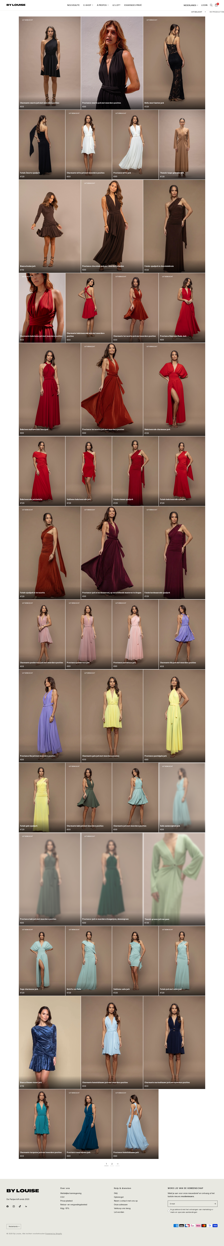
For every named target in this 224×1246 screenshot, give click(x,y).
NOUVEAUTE (73, 5)
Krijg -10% (64, 1208)
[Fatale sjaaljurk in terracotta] (50, 552)
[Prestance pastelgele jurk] (174, 716)
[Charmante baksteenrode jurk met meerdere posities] (88, 308)
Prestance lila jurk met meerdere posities (37, 756)
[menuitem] (73, 5)
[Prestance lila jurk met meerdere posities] (50, 716)
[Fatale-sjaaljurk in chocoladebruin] (174, 226)
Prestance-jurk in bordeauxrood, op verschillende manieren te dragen (111, 593)
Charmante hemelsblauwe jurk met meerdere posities (105, 1082)
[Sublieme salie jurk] (135, 961)
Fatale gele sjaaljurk (28, 826)
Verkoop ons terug (122, 1208)
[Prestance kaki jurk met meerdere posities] (50, 879)
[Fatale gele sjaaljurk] (42, 797)
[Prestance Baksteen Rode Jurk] (182, 308)
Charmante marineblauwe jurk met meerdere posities (167, 1082)
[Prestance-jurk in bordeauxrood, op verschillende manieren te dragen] (112, 552)
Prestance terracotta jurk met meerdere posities (103, 429)
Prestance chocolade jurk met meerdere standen (103, 266)
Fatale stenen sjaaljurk (123, 499)
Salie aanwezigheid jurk (170, 826)
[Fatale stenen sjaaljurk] (135, 471)
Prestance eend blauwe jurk (78, 1152)
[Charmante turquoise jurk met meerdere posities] (42, 1124)
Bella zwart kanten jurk (154, 103)
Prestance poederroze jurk (78, 662)
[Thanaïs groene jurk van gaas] (174, 879)
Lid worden (119, 1212)
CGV (62, 1197)
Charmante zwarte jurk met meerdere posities (39, 103)
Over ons (65, 1188)
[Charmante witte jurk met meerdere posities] (88, 144)
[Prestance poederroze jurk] (88, 634)
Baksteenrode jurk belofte (31, 499)
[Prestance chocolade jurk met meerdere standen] (112, 226)
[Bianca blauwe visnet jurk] (50, 1042)
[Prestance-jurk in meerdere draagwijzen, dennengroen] (112, 879)
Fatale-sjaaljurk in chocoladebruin (159, 266)
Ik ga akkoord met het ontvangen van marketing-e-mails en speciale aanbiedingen (192, 1210)
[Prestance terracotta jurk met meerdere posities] (112, 389)
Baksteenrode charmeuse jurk (157, 429)
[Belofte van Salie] (88, 961)
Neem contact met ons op (126, 1201)
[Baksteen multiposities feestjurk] (50, 389)
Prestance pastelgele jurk (156, 756)
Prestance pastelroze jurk (124, 662)
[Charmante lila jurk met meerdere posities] (182, 634)
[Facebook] (9, 1206)
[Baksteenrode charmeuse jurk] (174, 389)
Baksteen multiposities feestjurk (34, 429)
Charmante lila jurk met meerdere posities (178, 662)
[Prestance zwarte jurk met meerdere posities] (112, 63)
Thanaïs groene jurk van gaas (157, 919)
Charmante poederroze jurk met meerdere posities (41, 662)
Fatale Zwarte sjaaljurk (30, 173)
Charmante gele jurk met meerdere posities (100, 756)
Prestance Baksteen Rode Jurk (173, 336)
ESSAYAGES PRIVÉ (133, 5)
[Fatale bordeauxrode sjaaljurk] (174, 552)
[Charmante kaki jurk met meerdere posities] (88, 797)
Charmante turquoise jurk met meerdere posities (41, 1152)
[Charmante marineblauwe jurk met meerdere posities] (174, 1042)
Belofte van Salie (74, 989)
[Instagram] (15, 1206)
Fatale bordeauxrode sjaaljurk (157, 593)
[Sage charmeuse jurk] (42, 961)
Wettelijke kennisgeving (71, 1193)
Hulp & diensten (122, 1188)
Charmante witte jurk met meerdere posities (85, 173)
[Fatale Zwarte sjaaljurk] (42, 144)
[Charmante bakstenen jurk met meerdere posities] (42, 308)
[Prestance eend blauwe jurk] (88, 1124)
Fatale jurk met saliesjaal (171, 989)
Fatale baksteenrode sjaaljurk (173, 499)
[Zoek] (211, 5)
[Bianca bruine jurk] (50, 226)
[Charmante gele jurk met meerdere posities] (112, 716)
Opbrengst (119, 1197)
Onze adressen (121, 1204)
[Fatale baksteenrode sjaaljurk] (182, 471)
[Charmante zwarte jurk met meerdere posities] (50, 63)
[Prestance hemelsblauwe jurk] (135, 1124)
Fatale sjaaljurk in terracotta (32, 593)
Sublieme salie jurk (121, 989)
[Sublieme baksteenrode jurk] (88, 471)
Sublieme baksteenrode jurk (78, 499)
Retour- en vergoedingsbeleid (73, 1204)
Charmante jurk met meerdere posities (129, 826)
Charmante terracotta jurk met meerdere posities (134, 336)
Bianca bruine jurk (27, 266)
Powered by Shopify (53, 1234)
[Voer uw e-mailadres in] (215, 1204)
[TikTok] (22, 1206)
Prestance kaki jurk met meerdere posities (38, 919)
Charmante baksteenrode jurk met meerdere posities (85, 334)
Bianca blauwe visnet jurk (31, 1082)
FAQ (116, 1193)
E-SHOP (87, 5)
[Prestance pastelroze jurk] (135, 634)
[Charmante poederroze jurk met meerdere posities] (42, 634)
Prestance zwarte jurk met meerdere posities (101, 103)
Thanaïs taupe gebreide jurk (172, 173)
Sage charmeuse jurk (29, 989)
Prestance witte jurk (122, 173)
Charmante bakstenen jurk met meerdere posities (41, 336)
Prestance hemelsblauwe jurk (126, 1152)
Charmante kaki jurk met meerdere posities (85, 826)
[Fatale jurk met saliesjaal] (182, 961)
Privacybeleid (66, 1201)
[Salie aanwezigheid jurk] (182, 797)
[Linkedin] (28, 1206)
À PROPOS (102, 5)
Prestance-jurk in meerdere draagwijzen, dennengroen (105, 919)
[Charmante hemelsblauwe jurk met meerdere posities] (112, 1042)
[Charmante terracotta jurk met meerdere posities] (135, 308)
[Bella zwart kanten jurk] (174, 63)
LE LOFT (116, 5)
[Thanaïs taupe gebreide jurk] (182, 144)
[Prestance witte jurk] (135, 144)
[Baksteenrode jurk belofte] (42, 471)
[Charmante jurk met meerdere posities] (135, 797)
